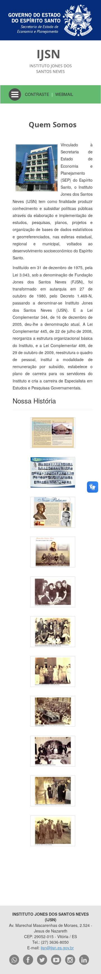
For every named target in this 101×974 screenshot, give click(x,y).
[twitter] (42, 960)
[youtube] (56, 960)
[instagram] (70, 960)
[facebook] (28, 960)
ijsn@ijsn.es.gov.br (57, 947)
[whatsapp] (14, 960)
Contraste (37, 94)
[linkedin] (84, 960)
